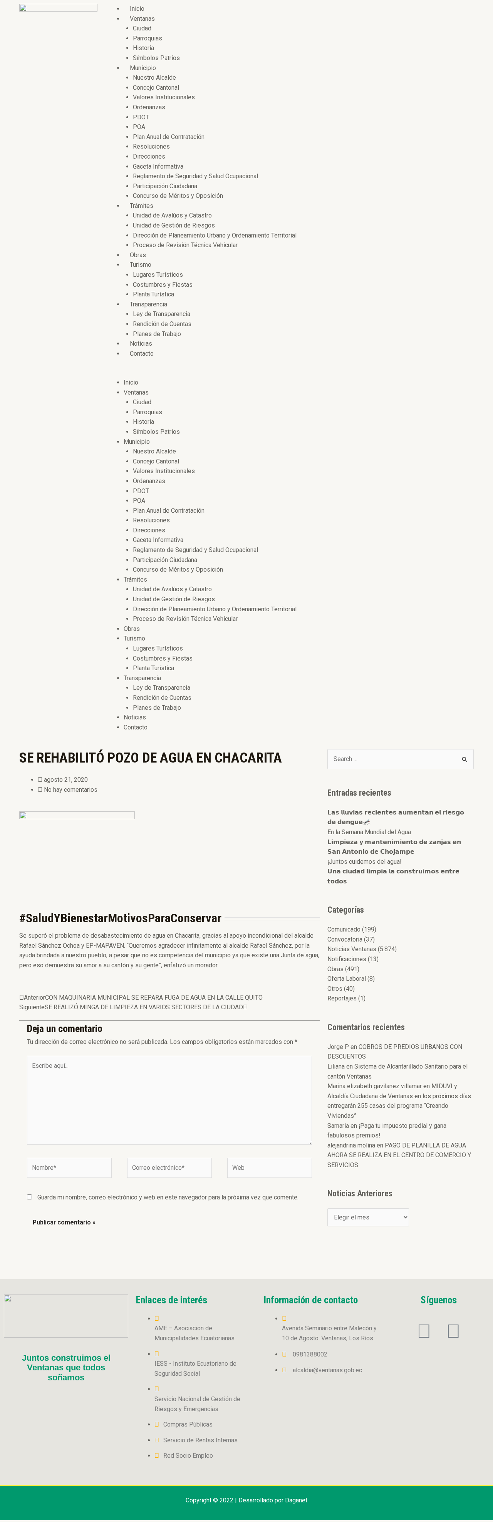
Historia (143, 48)
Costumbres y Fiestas (163, 284)
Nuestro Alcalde (154, 77)
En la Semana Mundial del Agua (369, 832)
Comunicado (344, 929)
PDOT (141, 117)
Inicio (137, 8)
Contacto (142, 353)
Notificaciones (346, 959)
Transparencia (148, 304)
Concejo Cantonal (156, 87)
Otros (334, 988)
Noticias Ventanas (351, 949)
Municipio (143, 68)
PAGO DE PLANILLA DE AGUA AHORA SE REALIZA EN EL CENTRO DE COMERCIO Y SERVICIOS (399, 1155)
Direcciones (149, 156)
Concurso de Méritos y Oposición (178, 195)
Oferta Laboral (346, 978)
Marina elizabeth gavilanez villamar (374, 1086)
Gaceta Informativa (158, 166)
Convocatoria (344, 939)
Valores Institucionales (164, 97)
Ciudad (142, 28)
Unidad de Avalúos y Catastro (172, 215)
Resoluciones (151, 146)
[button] (289, 373)
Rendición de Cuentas (162, 324)
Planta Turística (153, 294)
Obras (138, 255)
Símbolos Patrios (156, 58)
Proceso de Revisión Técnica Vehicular (185, 245)
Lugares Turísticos (158, 274)
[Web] (269, 1169)
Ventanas (142, 18)
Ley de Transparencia (161, 314)
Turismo (140, 264)
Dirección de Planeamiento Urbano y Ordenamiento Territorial (215, 235)
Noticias (141, 343)
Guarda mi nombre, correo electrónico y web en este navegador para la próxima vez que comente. (167, 1197)
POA (139, 126)
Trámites (141, 205)
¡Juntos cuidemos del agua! (364, 861)
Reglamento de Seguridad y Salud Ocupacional (195, 176)
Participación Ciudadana (165, 186)
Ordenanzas (149, 107)
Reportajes (342, 998)
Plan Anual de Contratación (169, 136)
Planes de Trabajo (157, 334)
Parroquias (147, 38)
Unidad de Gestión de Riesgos (174, 225)
